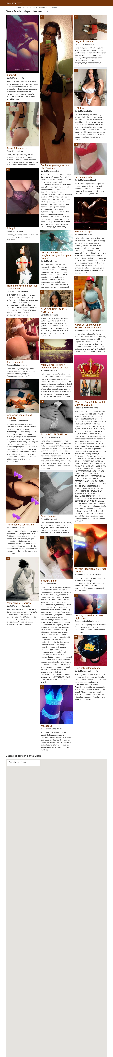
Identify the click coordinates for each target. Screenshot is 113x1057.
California (41, 8)
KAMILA (79, 108)
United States (30, 8)
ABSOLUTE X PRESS (14, 3)
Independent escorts (14, 8)
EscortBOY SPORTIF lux (54, 434)
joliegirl (11, 228)
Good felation (48, 516)
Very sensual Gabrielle (19, 603)
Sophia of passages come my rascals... (55, 166)
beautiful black (49, 580)
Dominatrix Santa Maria (88, 668)
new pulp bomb (83, 177)
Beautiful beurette (17, 148)
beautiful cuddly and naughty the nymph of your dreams (56, 255)
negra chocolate (84, 41)
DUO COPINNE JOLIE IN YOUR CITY (54, 310)
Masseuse (46, 725)
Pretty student (15, 362)
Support (11, 75)
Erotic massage (83, 231)
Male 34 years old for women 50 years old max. (55, 366)
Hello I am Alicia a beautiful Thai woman (22, 287)
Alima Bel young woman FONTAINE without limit (88, 326)
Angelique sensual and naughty (19, 416)
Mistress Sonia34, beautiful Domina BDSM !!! (90, 403)
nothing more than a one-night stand (89, 616)
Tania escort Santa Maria (21, 524)
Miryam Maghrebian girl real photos (90, 570)
